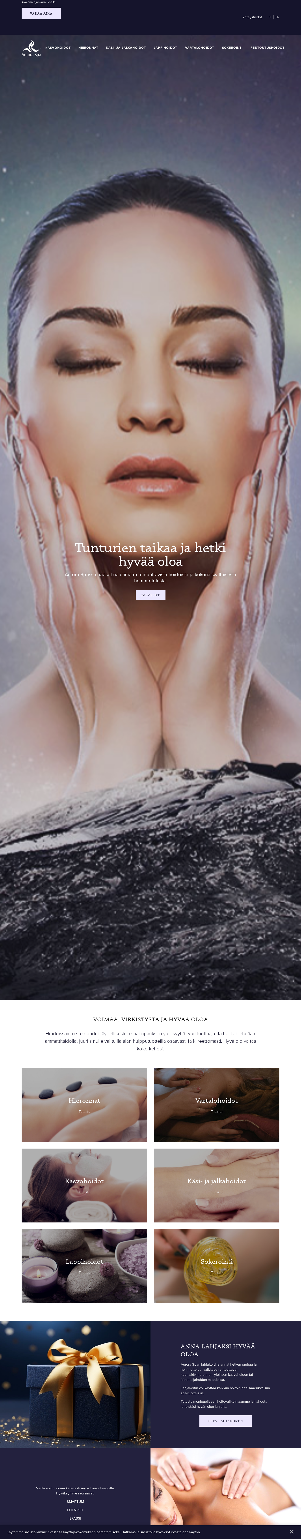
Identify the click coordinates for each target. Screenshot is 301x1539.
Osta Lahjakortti (225, 1421)
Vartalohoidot (199, 47)
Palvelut (150, 595)
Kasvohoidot (58, 47)
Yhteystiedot (252, 17)
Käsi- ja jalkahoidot (126, 47)
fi (270, 17)
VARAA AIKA (41, 13)
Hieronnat (88, 47)
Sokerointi (232, 47)
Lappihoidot (165, 47)
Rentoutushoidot (267, 47)
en (277, 17)
